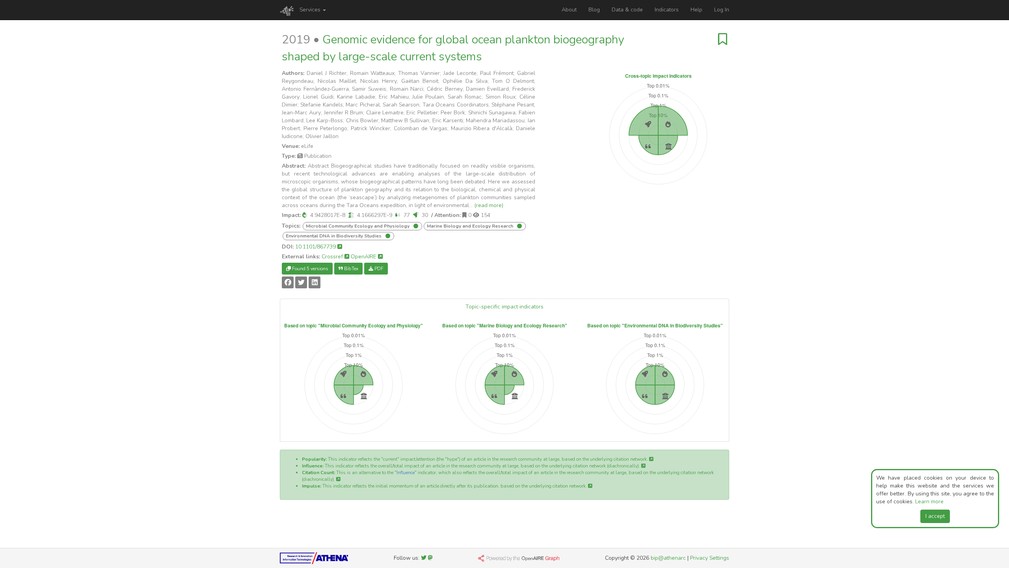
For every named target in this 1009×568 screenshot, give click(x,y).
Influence (406, 472)
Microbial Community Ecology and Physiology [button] (358, 226)
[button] (304, 215)
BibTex (350, 268)
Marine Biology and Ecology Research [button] (470, 226)
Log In (721, 9)
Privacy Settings (709, 558)
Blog (594, 9)
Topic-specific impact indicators (504, 306)
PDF (378, 268)
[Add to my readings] (722, 40)
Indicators (667, 9)
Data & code (627, 9)
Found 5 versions (309, 268)
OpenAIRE (364, 256)
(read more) (488, 205)
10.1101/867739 (316, 246)
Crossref (333, 256)
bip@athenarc (668, 558)
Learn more (929, 501)
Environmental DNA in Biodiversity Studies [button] (334, 236)
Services (311, 9)
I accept (935, 516)
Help (696, 9)
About (569, 9)
